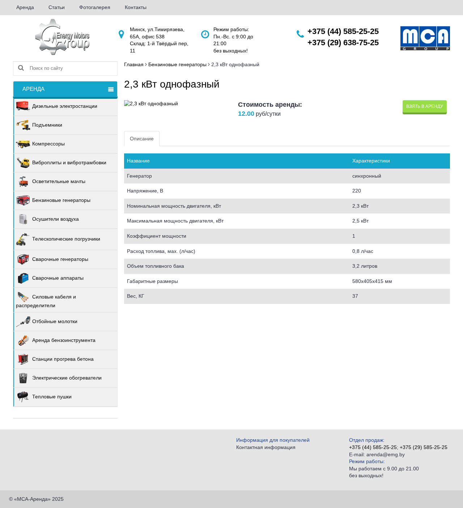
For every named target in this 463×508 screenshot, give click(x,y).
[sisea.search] (21, 68)
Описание (142, 138)
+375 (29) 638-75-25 (343, 42)
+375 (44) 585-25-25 (343, 31)
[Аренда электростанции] (62, 36)
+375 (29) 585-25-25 (423, 447)
